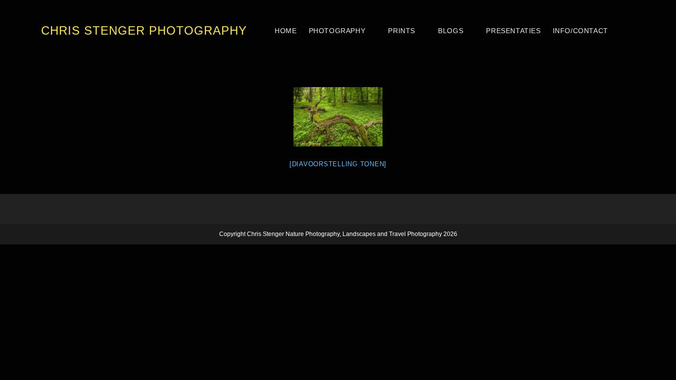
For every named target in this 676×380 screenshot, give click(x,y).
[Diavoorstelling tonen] (338, 164)
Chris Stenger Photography (144, 30)
